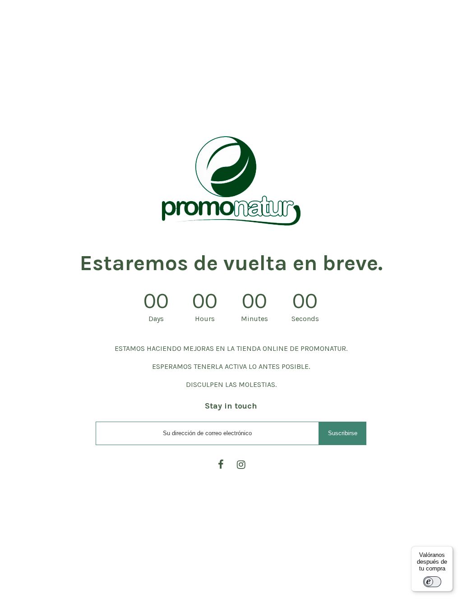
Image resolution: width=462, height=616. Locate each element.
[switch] (432, 581)
